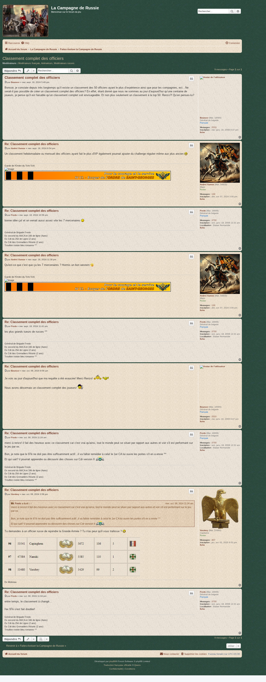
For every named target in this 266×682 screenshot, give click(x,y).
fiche (202, 132)
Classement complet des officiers (33, 58)
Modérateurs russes (64, 63)
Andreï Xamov (207, 184)
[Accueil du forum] (26, 19)
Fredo (203, 211)
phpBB (112, 661)
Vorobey (204, 530)
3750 (214, 220)
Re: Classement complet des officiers (32, 144)
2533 (214, 127)
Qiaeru (137, 665)
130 (213, 194)
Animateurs (47, 63)
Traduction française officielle (118, 665)
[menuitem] (25, 43)
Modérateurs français (29, 63)
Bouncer (204, 118)
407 (213, 540)
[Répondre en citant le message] (191, 78)
